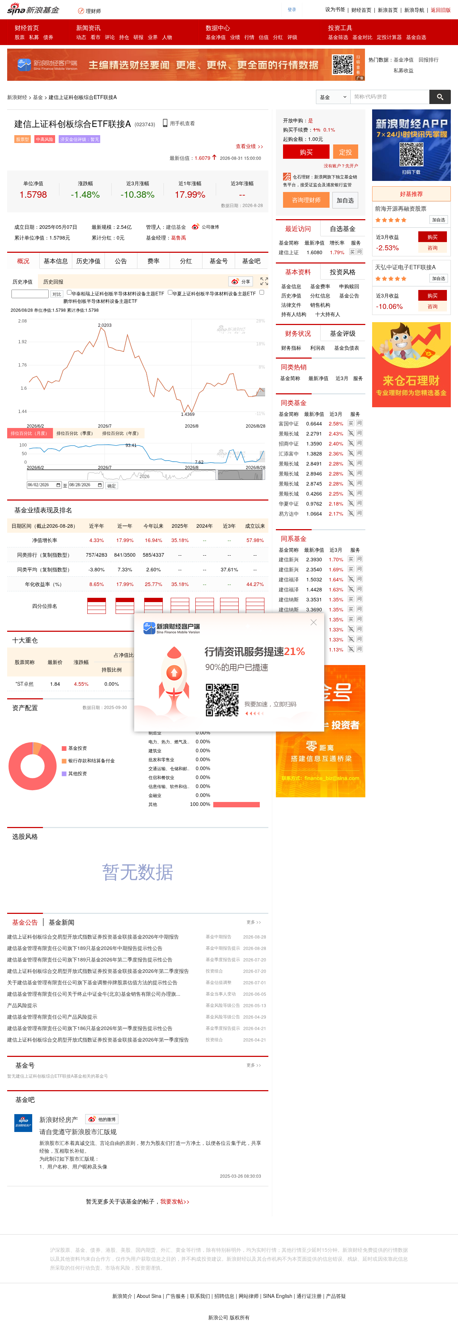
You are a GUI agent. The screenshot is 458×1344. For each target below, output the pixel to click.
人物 (167, 36)
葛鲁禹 (178, 237)
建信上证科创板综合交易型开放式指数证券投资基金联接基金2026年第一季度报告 (98, 1039)
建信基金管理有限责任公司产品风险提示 (52, 1016)
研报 (138, 36)
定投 (345, 151)
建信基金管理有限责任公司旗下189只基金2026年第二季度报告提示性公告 (89, 959)
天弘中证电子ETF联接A (405, 267)
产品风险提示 (22, 1005)
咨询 (433, 247)
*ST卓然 (24, 683)
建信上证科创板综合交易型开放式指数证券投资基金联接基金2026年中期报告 (93, 936)
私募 (34, 36)
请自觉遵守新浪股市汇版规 (78, 1131)
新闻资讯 (88, 27)
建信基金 (176, 226)
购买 (306, 151)
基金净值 (216, 36)
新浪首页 (388, 9)
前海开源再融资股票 (401, 208)
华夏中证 (289, 503)
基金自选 (416, 36)
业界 (153, 36)
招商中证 (289, 443)
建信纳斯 (289, 599)
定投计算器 (389, 36)
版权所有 (240, 1317)
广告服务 (176, 1295)
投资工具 (340, 27)
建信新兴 (289, 559)
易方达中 (289, 513)
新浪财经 (17, 96)
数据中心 (218, 27)
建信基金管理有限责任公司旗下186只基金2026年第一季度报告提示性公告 (89, 1028)
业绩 (235, 36)
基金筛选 (338, 36)
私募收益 (404, 70)
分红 (278, 36)
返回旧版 (441, 9)
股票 (20, 36)
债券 (48, 36)
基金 (38, 96)
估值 (264, 36)
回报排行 (429, 59)
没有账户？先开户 (341, 165)
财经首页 (361, 9)
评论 (110, 36)
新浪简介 (122, 1295)
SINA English (277, 1295)
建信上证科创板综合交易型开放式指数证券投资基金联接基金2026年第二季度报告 (98, 970)
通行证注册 (309, 1295)
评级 (292, 36)
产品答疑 (336, 1295)
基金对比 (362, 36)
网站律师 (249, 1295)
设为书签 (335, 9)
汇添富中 (289, 453)
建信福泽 (289, 579)
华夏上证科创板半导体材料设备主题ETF (214, 293)
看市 (96, 36)
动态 (81, 36)
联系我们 (200, 1295)
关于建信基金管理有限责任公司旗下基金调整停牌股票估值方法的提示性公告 (92, 982)
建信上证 (289, 252)
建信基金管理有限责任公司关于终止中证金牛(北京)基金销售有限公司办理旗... (93, 993)
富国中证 (289, 423)
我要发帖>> (175, 1201)
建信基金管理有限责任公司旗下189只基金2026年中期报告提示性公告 (84, 947)
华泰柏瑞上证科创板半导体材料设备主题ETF (118, 293)
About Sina (149, 1295)
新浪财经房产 (58, 1119)
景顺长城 (289, 433)
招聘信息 (224, 1295)
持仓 (124, 36)
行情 (249, 36)
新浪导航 (414, 9)
